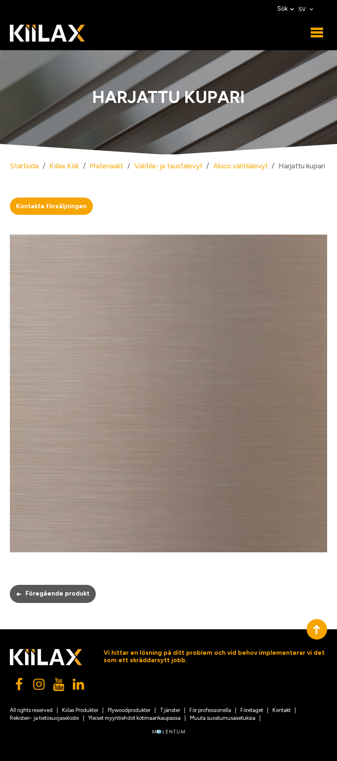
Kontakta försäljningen (51, 206)
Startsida (24, 166)
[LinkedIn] (79, 686)
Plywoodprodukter (129, 710)
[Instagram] (39, 686)
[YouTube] (59, 686)
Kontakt (281, 710)
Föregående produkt (53, 594)
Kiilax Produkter (80, 710)
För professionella (210, 710)
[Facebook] (20, 686)
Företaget (251, 710)
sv (302, 9)
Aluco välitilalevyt (240, 166)
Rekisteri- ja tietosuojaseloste (44, 718)
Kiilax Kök (64, 166)
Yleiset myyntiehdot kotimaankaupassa (134, 718)
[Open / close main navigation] (317, 33)
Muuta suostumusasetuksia (222, 718)
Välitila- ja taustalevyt (168, 166)
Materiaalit (106, 166)
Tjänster (170, 710)
